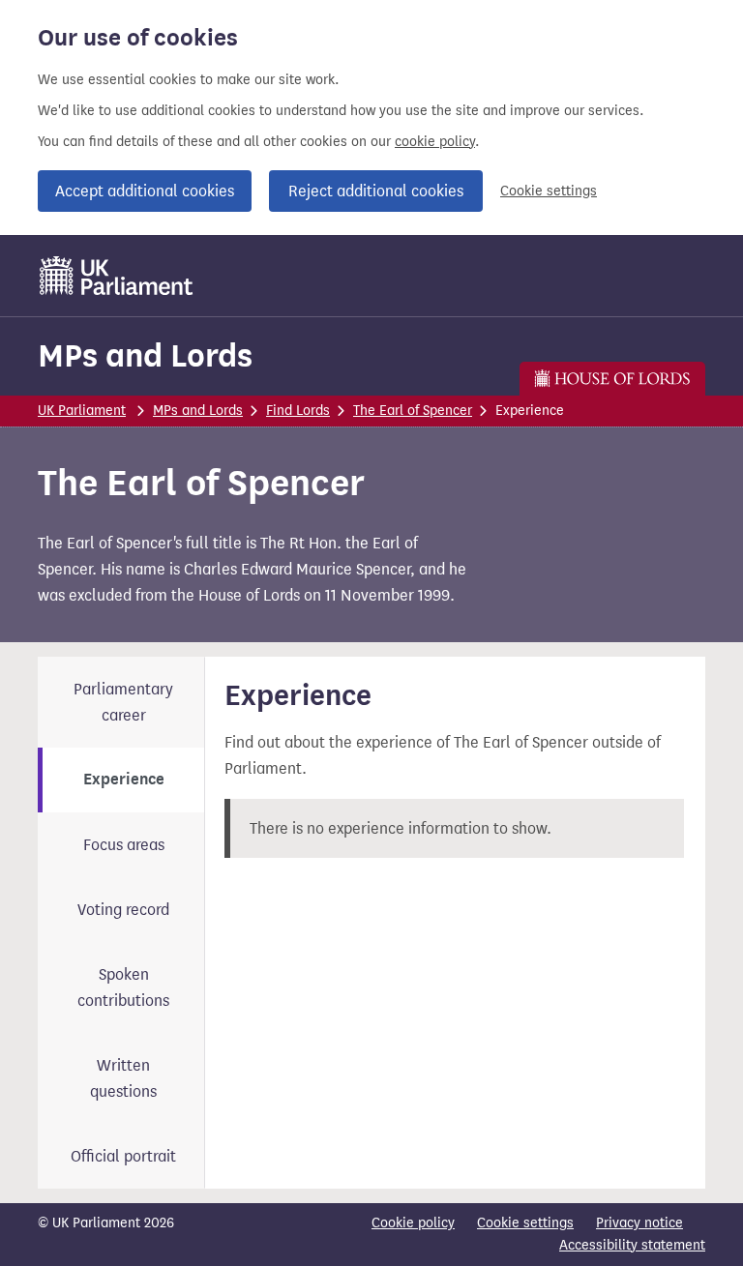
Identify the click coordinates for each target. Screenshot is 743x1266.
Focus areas (123, 845)
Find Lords (298, 410)
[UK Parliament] (116, 275)
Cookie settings (548, 191)
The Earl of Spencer (412, 410)
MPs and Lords (145, 355)
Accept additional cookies (144, 191)
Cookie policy (413, 1223)
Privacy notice (639, 1223)
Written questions (123, 1078)
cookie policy (435, 141)
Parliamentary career (123, 702)
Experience (123, 779)
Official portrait (123, 1156)
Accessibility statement (632, 1245)
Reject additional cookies (375, 191)
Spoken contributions (123, 987)
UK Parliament (82, 410)
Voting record (123, 909)
